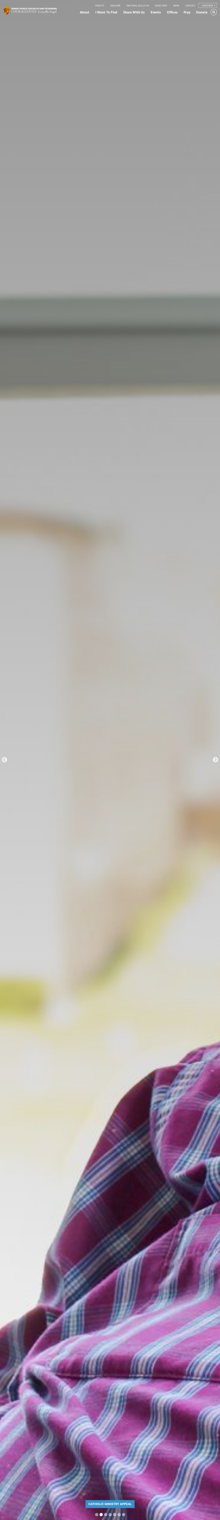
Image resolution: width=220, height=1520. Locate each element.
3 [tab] (105, 1514)
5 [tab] (114, 1514)
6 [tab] (118, 1514)
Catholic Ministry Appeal (110, 1504)
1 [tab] (96, 1514)
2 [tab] (101, 1514)
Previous (4, 760)
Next (216, 760)
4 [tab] (110, 1514)
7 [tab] (123, 1514)
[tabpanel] (110, 760)
